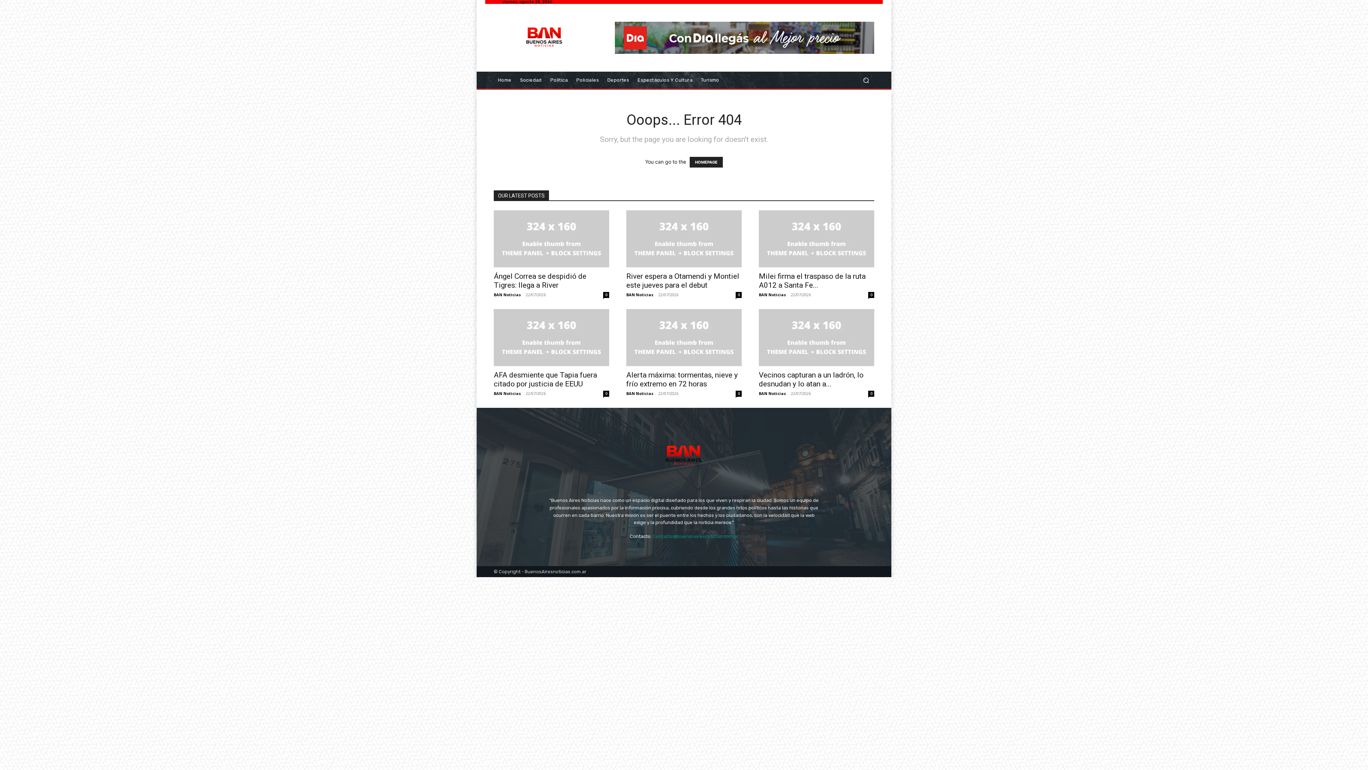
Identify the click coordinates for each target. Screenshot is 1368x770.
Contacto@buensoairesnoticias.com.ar (696, 536)
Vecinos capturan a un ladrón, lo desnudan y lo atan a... (811, 379)
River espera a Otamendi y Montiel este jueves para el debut (682, 280)
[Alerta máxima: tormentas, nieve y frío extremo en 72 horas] (684, 337)
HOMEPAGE (706, 162)
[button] (865, 80)
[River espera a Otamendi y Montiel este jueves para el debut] (684, 238)
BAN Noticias (507, 294)
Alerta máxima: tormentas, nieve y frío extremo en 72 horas (682, 379)
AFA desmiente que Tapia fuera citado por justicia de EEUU (545, 379)
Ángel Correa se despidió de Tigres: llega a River (540, 280)
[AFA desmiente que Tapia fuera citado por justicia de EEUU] (551, 337)
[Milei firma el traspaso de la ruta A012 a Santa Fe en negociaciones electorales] (816, 238)
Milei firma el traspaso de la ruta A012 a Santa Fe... (812, 280)
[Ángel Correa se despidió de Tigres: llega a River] (551, 238)
